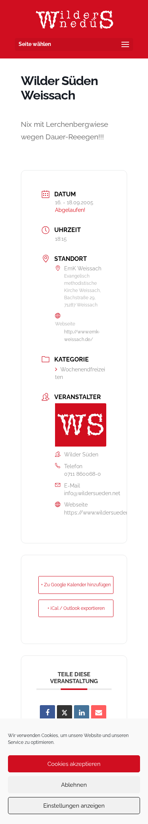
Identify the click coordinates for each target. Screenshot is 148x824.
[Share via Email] (98, 712)
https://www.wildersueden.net (101, 513)
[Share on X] (64, 712)
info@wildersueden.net (92, 493)
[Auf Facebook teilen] (47, 712)
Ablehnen (74, 784)
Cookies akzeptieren (74, 764)
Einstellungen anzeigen (74, 805)
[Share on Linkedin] (81, 712)
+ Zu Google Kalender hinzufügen (76, 584)
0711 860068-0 (82, 474)
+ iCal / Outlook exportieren (76, 608)
